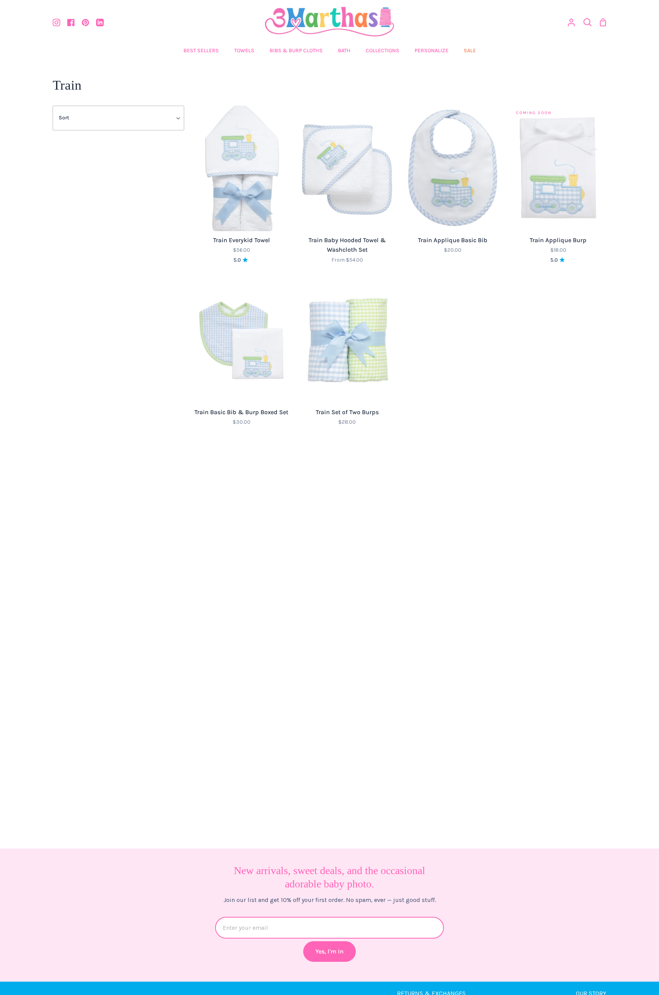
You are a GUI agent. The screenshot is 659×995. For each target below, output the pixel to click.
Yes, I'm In (329, 951)
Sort (64, 117)
